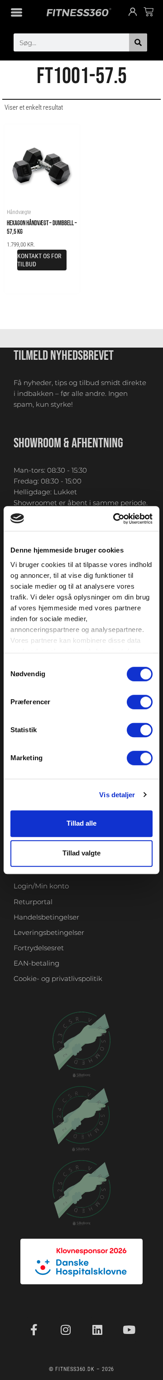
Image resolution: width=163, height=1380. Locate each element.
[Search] (138, 42)
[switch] (140, 702)
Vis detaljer (117, 795)
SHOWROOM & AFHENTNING (68, 443)
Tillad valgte (81, 853)
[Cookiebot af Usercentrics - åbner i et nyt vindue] (115, 519)
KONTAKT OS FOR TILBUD (39, 260)
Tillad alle (81, 823)
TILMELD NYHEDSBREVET (64, 356)
